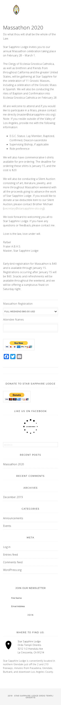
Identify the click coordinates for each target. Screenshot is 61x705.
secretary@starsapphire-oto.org (24, 208)
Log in (7, 547)
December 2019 (13, 497)
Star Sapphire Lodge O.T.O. (16, 13)
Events (7, 526)
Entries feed (10, 554)
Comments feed (13, 562)
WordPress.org (12, 570)
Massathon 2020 (13, 464)
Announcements (13, 518)
